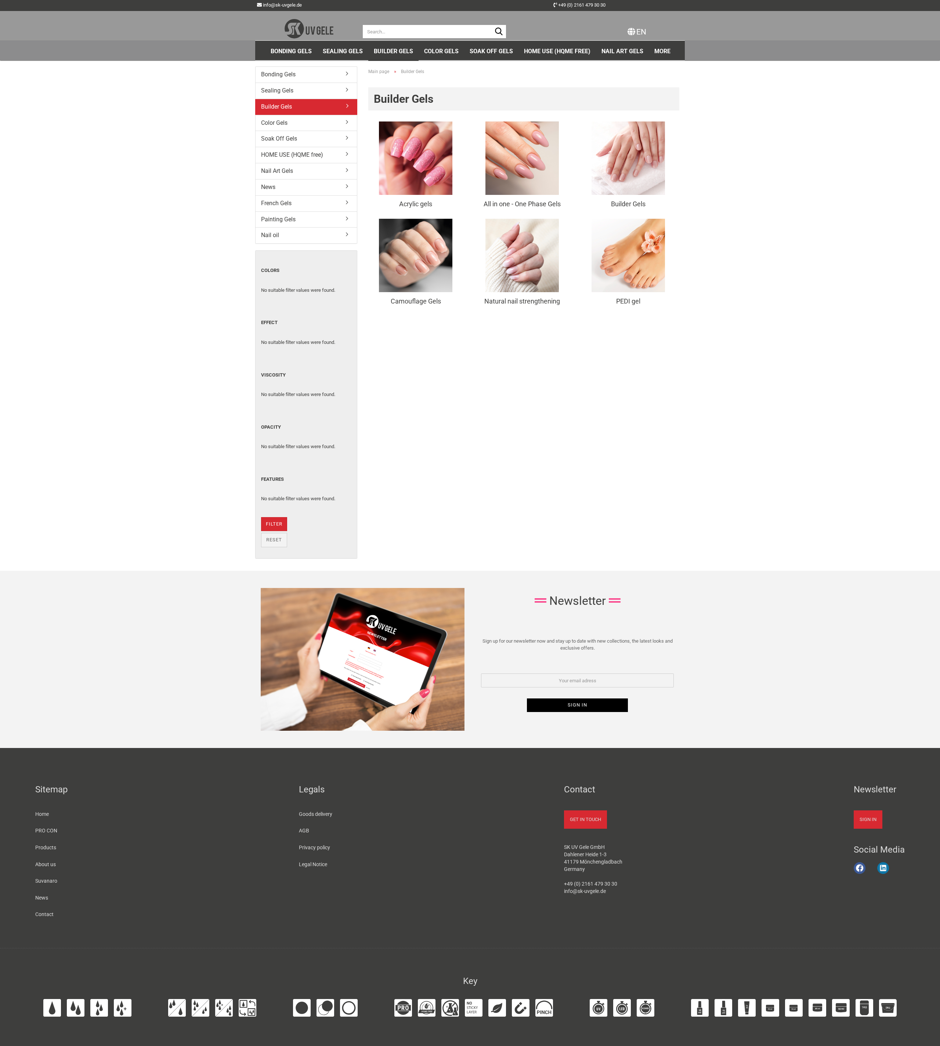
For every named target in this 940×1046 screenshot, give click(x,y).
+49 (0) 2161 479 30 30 (581, 5)
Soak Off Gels (491, 51)
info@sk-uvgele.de (282, 5)
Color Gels (441, 51)
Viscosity (273, 375)
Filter (274, 524)
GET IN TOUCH (585, 819)
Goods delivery (315, 814)
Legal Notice (313, 864)
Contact (44, 914)
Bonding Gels (291, 51)
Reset (274, 539)
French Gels (276, 203)
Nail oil (270, 235)
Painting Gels (278, 219)
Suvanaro (46, 881)
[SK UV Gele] (309, 25)
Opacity (271, 427)
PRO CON (46, 830)
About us (45, 864)
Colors (270, 270)
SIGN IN (868, 819)
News (268, 187)
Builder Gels (393, 51)
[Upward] (925, 1036)
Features (272, 479)
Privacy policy (314, 847)
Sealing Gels (343, 51)
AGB (304, 830)
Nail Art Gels (622, 51)
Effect (269, 322)
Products (45, 847)
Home (42, 814)
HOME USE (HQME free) (557, 51)
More (662, 51)
